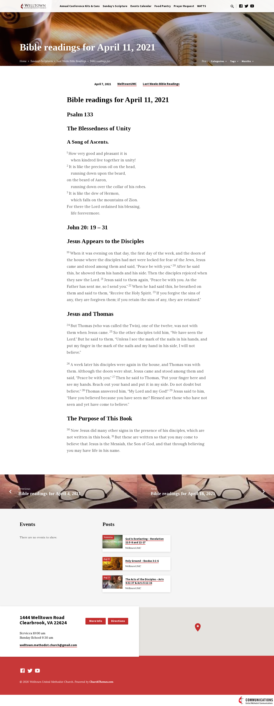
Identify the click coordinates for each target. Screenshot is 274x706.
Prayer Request (184, 6)
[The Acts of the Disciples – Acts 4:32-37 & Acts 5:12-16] (112, 582)
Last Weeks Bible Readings (71, 61)
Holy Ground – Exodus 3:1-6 (142, 561)
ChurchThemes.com (101, 682)
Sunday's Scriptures (41, 61)
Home (23, 61)
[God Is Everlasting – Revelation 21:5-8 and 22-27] (112, 541)
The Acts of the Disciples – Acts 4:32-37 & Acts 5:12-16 (144, 581)
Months (247, 61)
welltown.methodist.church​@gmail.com (48, 645)
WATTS (201, 6)
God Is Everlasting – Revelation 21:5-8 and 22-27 (144, 540)
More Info (95, 621)
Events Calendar (140, 6)
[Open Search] (232, 6)
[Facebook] (241, 6)
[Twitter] (246, 6)
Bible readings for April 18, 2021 (183, 493)
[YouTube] (252, 6)
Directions (118, 621)
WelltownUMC (127, 84)
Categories (218, 61)
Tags (233, 61)
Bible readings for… (101, 61)
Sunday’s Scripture (115, 6)
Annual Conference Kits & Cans (80, 6)
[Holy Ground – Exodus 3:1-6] (112, 563)
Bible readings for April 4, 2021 (49, 493)
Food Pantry (162, 6)
